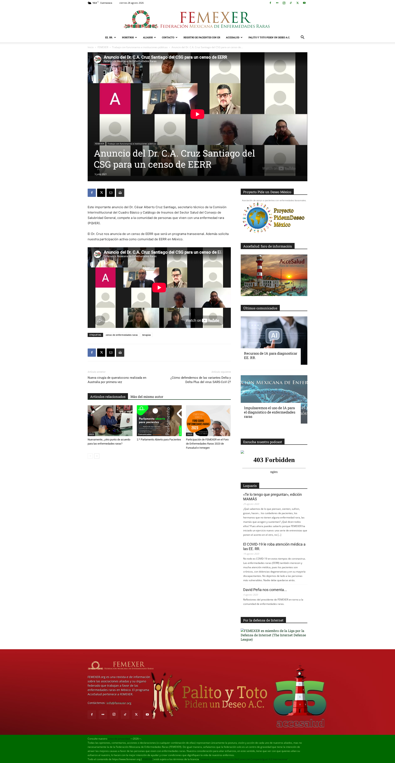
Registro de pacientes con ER (202, 37)
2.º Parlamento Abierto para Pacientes (159, 439)
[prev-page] (90, 456)
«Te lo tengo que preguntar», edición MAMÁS (272, 496)
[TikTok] (291, 3)
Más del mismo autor (146, 396)
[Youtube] (304, 3)
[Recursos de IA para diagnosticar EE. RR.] (274, 340)
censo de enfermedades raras (122, 334)
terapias (146, 334)
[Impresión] (120, 193)
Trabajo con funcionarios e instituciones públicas (140, 47)
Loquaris (250, 485)
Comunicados (144, 434)
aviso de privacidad (119, 738)
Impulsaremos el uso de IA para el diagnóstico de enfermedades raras (269, 412)
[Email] (111, 193)
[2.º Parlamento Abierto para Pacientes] (159, 420)
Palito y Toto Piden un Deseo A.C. (269, 37)
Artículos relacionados (107, 396)
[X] (297, 3)
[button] (302, 38)
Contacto (168, 37)
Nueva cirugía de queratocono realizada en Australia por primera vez (117, 380)
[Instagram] (284, 3)
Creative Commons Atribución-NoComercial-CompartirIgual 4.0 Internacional (244, 759)
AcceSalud (232, 37)
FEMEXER (103, 47)
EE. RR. (109, 37)
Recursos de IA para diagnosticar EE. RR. (270, 355)
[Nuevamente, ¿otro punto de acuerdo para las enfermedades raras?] (110, 420)
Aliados (148, 37)
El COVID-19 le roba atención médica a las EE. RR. (274, 546)
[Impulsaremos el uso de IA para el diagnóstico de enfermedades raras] (274, 399)
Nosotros (128, 37)
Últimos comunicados (260, 308)
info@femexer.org (118, 703)
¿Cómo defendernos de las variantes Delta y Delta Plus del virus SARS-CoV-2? (200, 380)
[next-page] (96, 456)
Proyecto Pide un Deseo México (267, 192)
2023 (91, 434)
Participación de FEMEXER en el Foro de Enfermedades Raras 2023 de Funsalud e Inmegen (207, 443)
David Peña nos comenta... (265, 590)
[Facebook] (270, 3)
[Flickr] (277, 3)
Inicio (91, 47)
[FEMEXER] (197, 19)
